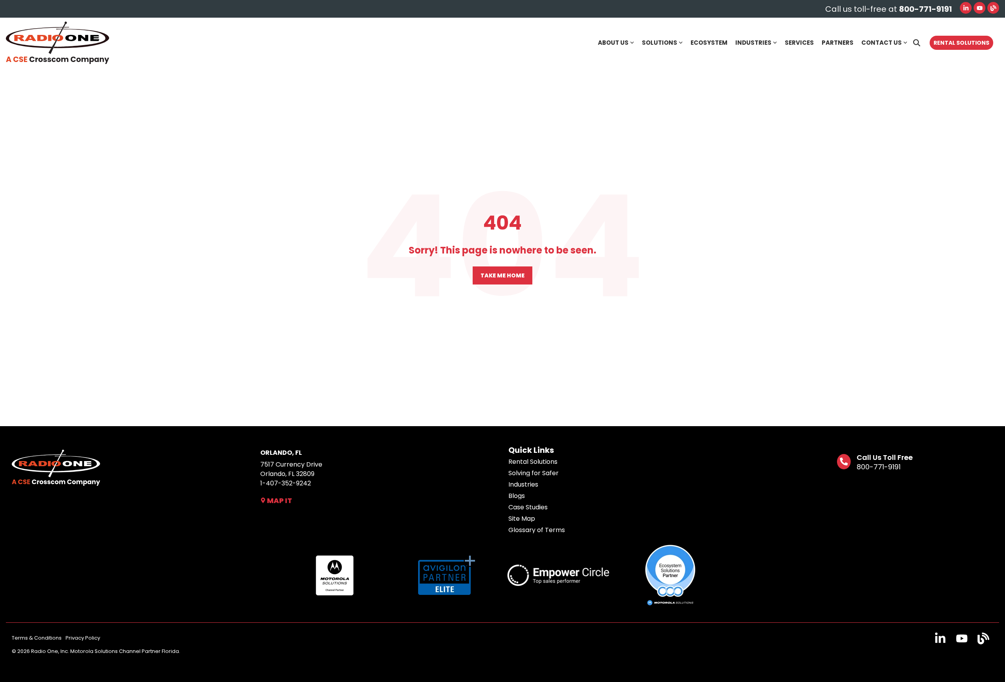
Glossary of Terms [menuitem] (536, 530)
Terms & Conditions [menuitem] (37, 638)
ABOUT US (613, 42)
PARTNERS (837, 42)
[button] (941, 641)
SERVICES (799, 42)
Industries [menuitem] (523, 484)
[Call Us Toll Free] (844, 461)
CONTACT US (881, 42)
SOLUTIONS (659, 42)
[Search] (917, 43)
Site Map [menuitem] (521, 519)
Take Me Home (502, 275)
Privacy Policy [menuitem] (83, 638)
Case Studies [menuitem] (528, 507)
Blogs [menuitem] (516, 496)
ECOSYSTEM (709, 42)
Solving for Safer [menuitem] (533, 473)
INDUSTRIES (753, 42)
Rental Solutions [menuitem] (532, 462)
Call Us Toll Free (885, 457)
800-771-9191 (879, 467)
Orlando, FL (281, 452)
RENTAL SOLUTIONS (961, 43)
